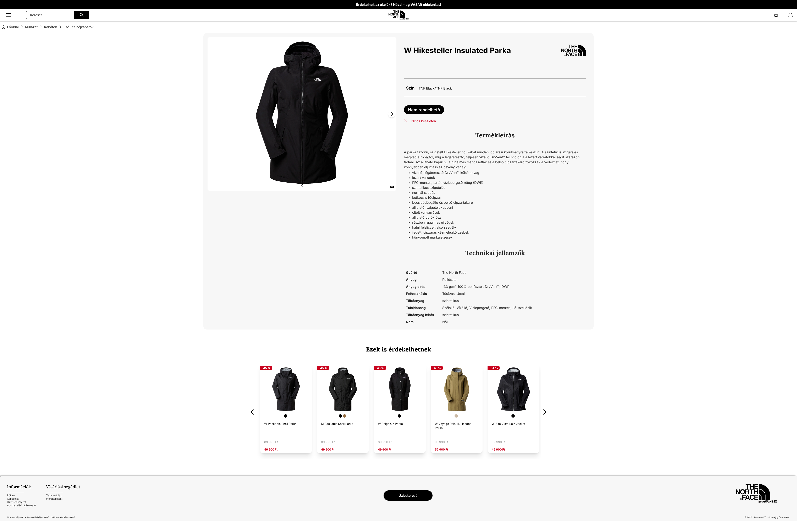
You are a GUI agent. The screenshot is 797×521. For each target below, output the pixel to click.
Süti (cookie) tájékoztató (63, 517)
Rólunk (11, 495)
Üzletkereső (408, 495)
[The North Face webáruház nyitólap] (763, 493)
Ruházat (31, 27)
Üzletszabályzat (16, 502)
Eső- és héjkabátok (79, 27)
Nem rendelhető (424, 109)
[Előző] (252, 411)
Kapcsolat (13, 498)
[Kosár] (776, 15)
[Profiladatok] (790, 15)
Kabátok (50, 27)
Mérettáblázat (54, 498)
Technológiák (54, 495)
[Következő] (544, 411)
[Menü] (8, 15)
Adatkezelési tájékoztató (21, 505)
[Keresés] (81, 15)
